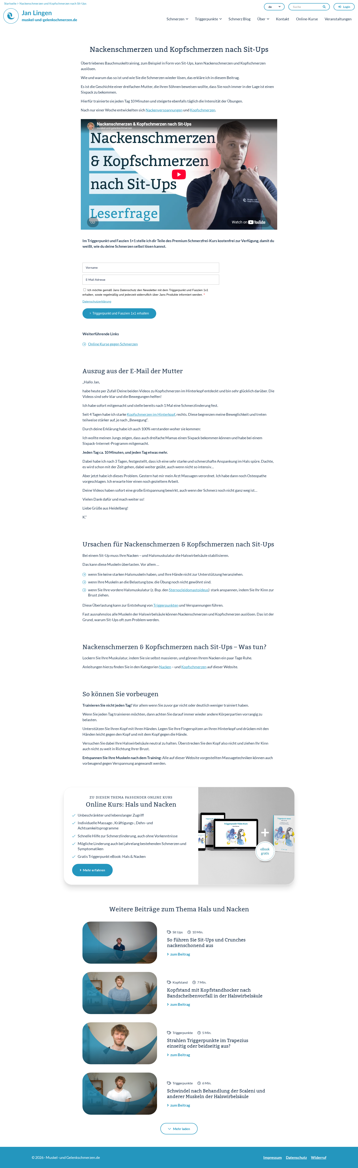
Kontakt (282, 19)
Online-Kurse (307, 19)
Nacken (165, 666)
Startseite (10, 3)
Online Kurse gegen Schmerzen (113, 344)
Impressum (272, 1157)
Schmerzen (175, 19)
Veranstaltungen (338, 19)
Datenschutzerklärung (96, 301)
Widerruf (318, 1157)
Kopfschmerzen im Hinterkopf (151, 414)
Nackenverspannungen (164, 110)
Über (261, 19)
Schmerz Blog (239, 19)
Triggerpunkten (165, 605)
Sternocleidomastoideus (188, 590)
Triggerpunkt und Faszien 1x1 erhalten (120, 313)
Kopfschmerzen (202, 110)
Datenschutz (296, 1157)
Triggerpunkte (206, 19)
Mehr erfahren (94, 870)
